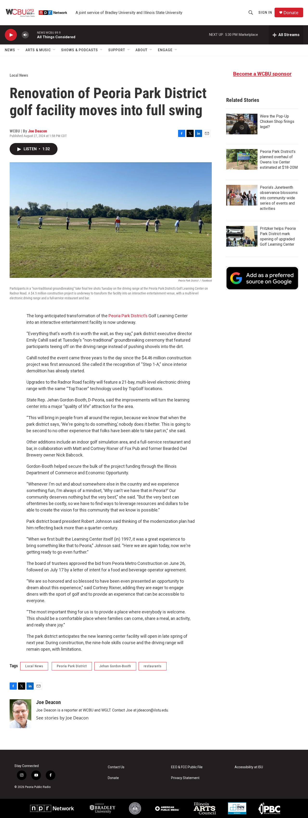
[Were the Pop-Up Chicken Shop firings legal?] (241, 124)
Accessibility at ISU (249, 767)
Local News (19, 75)
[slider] (33, 34)
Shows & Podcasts (79, 50)
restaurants (152, 666)
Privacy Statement (185, 778)
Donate (290, 12)
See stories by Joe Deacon (62, 718)
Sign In (265, 12)
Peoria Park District (72, 666)
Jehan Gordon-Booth (115, 666)
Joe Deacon (37, 131)
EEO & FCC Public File (187, 767)
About (141, 50)
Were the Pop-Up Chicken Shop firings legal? (277, 121)
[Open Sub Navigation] (19, 50)
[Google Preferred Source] (262, 278)
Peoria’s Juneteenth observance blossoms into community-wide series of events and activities (279, 198)
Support (116, 50)
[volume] (25, 35)
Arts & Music (38, 50)
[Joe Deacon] (20, 713)
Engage (165, 50)
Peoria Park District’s (128, 315)
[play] (11, 35)
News (10, 50)
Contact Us (116, 767)
